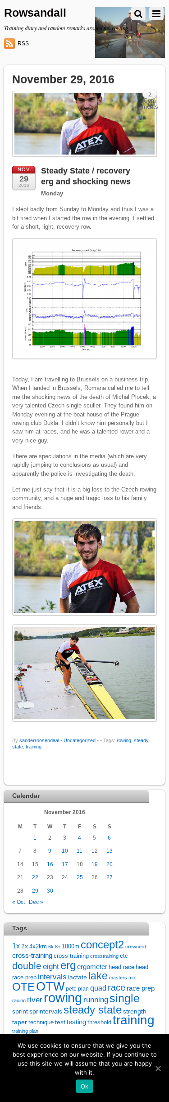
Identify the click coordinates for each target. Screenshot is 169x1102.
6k (51, 946)
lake (98, 976)
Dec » (36, 902)
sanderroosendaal (39, 740)
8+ (57, 946)
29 (35, 891)
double (26, 965)
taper (19, 1022)
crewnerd (135, 946)
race (116, 987)
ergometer (92, 966)
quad (98, 988)
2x (24, 946)
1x (16, 946)
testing (76, 1022)
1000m (70, 946)
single (125, 998)
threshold (99, 1022)
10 (65, 851)
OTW (50, 986)
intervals (52, 977)
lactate (77, 977)
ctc (124, 956)
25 (80, 877)
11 (79, 851)
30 (50, 891)
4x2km (38, 946)
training (33, 746)
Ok (85, 1086)
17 (65, 864)
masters (118, 977)
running (95, 999)
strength (134, 1011)
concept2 (102, 944)
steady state (93, 1010)
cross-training (32, 955)
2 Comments (150, 96)
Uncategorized (80, 740)
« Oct (18, 902)
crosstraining (104, 956)
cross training (71, 956)
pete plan (77, 989)
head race (121, 967)
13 (109, 851)
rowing (124, 740)
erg (68, 965)
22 (35, 877)
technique (41, 1022)
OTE (23, 987)
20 (109, 864)
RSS (23, 43)
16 (50, 864)
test (60, 1022)
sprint (20, 1011)
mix (132, 977)
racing (19, 1000)
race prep (141, 988)
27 (109, 877)
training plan (25, 1031)
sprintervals (45, 1011)
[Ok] (157, 1068)
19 (94, 864)
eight (51, 966)
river (34, 999)
